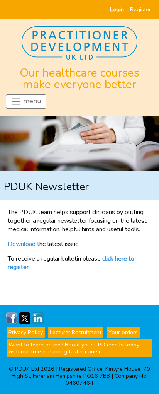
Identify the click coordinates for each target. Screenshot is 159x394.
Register (140, 9)
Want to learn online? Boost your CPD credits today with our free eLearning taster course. (73, 348)
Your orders (123, 332)
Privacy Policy (25, 332)
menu (31, 101)
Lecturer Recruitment (75, 332)
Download (22, 244)
